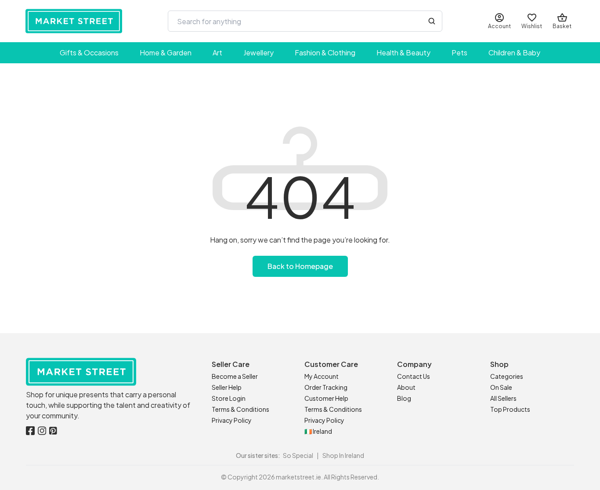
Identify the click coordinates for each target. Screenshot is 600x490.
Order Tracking (325, 387)
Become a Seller (235, 376)
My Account (321, 376)
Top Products (510, 409)
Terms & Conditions (240, 409)
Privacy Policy (232, 420)
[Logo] (73, 21)
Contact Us (413, 376)
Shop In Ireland (343, 455)
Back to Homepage (300, 266)
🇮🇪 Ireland (318, 431)
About (406, 387)
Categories (506, 376)
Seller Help (227, 387)
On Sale (501, 387)
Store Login (229, 398)
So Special (298, 455)
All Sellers (503, 398)
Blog (404, 398)
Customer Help (326, 398)
